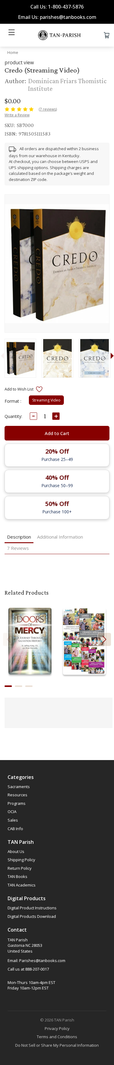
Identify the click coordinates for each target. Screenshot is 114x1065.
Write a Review (17, 115)
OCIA (12, 811)
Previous (9, 639)
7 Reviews (18, 548)
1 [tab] (8, 686)
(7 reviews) (48, 109)
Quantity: (13, 416)
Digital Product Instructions (32, 908)
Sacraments (19, 786)
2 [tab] (18, 686)
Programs (17, 803)
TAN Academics (22, 885)
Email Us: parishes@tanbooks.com (57, 17)
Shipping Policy (21, 859)
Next (104, 639)
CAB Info (15, 828)
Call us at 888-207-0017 (28, 969)
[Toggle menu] (11, 35)
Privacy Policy (57, 1028)
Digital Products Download (32, 916)
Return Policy (20, 868)
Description (19, 537)
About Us (16, 851)
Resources (17, 795)
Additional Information (60, 537)
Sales (13, 820)
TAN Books (17, 876)
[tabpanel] (20, 358)
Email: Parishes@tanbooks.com (36, 960)
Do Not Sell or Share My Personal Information (57, 1045)
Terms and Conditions (57, 1036)
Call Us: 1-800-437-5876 (57, 6)
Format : (13, 401)
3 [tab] (29, 686)
